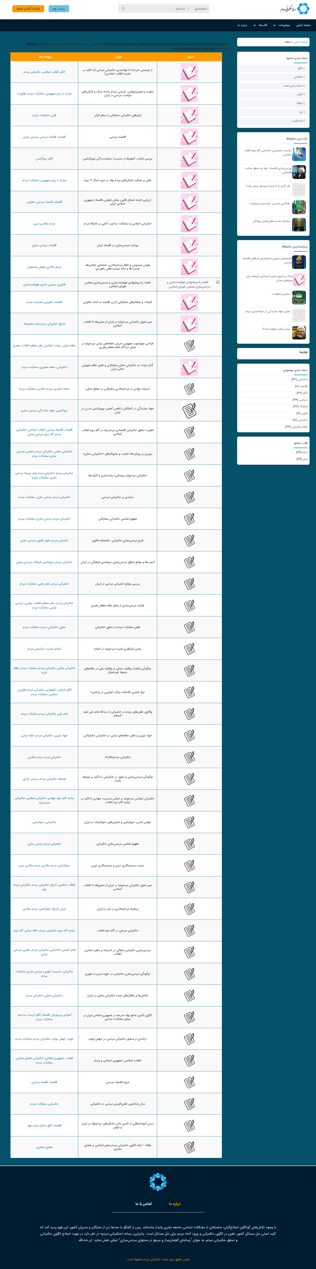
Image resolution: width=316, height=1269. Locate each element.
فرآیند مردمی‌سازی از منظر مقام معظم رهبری (117, 605)
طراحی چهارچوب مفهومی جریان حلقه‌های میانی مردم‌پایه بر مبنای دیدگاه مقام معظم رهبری (117, 345)
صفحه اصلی (303, 25)
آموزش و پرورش (61, 1014)
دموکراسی (38, 822)
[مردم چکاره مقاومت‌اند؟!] (298, 332)
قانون (304, 413)
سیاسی (303, 400)
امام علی (63, 713)
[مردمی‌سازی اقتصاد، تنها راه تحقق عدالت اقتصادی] (298, 171)
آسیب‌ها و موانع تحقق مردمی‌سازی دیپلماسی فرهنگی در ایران (118, 562)
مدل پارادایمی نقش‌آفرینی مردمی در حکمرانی (117, 1103)
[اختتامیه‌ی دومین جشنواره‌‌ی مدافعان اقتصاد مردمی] (298, 262)
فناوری (61, 284)
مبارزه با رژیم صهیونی (59, 93)
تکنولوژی (51, 689)
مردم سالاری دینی (44, 223)
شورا (47, 540)
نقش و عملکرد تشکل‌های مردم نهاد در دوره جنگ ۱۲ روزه (118, 180)
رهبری (16, 345)
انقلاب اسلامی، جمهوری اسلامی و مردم (117, 1060)
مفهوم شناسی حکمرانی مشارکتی (117, 518)
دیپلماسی (48, 562)
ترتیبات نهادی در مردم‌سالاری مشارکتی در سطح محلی (118, 388)
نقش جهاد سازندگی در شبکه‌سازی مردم (267, 311)
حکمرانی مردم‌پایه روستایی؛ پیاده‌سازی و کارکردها (118, 475)
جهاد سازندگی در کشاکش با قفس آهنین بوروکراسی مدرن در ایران (117, 410)
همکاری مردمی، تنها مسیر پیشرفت (270, 203)
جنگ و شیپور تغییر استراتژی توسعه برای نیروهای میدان (269, 278)
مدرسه (22, 1014)
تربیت (31, 1014)
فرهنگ (303, 406)
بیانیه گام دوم (65, 798)
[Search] (123, 8)
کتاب (299, 94)
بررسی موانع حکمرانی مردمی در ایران (117, 583)
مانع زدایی (44, 583)
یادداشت (297, 121)
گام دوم (49, 434)
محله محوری (47, 367)
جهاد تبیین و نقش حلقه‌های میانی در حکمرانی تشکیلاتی (117, 735)
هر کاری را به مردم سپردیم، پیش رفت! (268, 186)
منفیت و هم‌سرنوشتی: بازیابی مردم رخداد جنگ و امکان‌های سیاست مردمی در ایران (117, 93)
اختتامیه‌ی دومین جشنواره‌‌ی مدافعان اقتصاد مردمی (267, 260)
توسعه (62, 778)
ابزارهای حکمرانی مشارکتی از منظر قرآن (117, 115)
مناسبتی (302, 420)
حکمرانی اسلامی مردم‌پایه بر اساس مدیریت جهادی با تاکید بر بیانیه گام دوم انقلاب (117, 800)
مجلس (30, 451)
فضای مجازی (24, 1058)
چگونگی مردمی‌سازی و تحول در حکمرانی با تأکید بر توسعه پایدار (117, 778)
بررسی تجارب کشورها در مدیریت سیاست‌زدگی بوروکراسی (117, 158)
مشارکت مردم (36, 93)
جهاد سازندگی (46, 410)
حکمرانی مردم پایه (46, 323)
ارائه (305, 452)
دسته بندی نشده (292, 85)
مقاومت (21, 93)
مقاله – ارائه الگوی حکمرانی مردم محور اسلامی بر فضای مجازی (117, 1147)
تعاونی (31, 202)
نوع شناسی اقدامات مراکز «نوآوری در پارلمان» (118, 692)
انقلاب (69, 1058)
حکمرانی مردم (32, 72)
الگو (300, 68)
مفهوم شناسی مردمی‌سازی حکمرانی (117, 843)
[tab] (174, 1204)
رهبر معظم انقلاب (32, 345)
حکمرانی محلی (63, 451)
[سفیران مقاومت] (298, 297)
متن (305, 459)
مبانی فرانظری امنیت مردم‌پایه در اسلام (117, 648)
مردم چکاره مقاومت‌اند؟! (276, 329)
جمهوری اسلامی (54, 1058)
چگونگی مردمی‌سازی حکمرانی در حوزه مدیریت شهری (117, 973)
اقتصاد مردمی (117, 137)
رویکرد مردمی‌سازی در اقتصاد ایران (117, 245)
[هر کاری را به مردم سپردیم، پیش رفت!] (298, 189)
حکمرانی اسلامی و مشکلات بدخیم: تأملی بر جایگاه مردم (118, 223)
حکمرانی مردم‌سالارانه (117, 757)
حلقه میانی (69, 345)
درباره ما (242, 25)
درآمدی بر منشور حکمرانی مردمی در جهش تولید (117, 1038)
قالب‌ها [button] (263, 25)
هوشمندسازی (31, 284)
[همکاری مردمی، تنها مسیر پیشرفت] (298, 207)
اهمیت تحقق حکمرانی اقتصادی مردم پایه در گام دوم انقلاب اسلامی (117, 432)
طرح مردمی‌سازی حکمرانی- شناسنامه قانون (117, 540)
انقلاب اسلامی (50, 72)
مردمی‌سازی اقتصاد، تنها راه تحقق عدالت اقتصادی (268, 170)
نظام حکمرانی (299, 427)
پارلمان (62, 689)
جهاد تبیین (60, 735)
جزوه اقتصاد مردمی (117, 1082)
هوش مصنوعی (36, 267)
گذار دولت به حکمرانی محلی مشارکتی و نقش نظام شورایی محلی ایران (117, 367)
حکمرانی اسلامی (36, 798)
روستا (28, 473)
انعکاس (298, 77)
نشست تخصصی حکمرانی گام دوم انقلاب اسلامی (267, 152)
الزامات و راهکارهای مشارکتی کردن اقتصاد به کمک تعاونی (117, 302)
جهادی (52, 798)
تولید (70, 1038)
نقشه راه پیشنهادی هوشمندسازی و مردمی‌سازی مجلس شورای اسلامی (118, 284)
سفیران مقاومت (281, 294)
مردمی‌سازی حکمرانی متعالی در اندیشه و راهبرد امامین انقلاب (117, 952)
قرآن (53, 115)
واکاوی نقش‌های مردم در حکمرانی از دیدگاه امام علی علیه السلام (117, 713)
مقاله (299, 103)
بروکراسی (41, 158)
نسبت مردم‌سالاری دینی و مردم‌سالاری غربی (117, 865)
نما (300, 112)
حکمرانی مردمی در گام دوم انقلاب (117, 930)
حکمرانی (62, 367)
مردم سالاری (54, 267)
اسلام (58, 648)
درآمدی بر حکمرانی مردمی (118, 497)
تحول (62, 627)
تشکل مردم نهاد (36, 1125)
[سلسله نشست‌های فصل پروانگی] (298, 224)
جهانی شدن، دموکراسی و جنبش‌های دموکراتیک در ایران (117, 822)
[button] (59, 8)
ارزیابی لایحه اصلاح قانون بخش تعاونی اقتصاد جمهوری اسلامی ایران (117, 202)
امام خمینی (68, 949)
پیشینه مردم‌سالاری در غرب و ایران (117, 908)
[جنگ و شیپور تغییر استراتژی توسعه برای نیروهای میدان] (298, 279)
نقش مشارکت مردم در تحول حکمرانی (117, 627)
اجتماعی (302, 379)
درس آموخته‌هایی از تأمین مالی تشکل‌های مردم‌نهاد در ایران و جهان (118, 1125)
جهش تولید (59, 1038)
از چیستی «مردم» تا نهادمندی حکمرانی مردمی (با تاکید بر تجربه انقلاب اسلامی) (117, 72)
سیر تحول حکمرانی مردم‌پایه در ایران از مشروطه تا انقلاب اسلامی (118, 323)
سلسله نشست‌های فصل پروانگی (271, 221)
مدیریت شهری (52, 971)
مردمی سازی (30, 137)
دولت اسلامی (52, 345)
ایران (63, 908)
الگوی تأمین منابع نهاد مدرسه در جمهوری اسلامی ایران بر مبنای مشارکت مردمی (117, 1017)
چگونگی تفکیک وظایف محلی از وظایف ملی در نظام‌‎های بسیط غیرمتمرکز (117, 670)
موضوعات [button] (284, 25)
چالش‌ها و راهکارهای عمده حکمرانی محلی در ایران (117, 995)
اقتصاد (303, 386)
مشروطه (29, 323)
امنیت (49, 648)
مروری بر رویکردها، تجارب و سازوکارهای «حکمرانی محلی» (117, 453)
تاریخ (62, 323)
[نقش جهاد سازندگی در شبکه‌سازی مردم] (298, 315)
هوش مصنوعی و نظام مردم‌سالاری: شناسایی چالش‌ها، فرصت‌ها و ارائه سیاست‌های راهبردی (117, 267)
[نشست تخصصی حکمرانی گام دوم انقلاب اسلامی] (298, 154)
